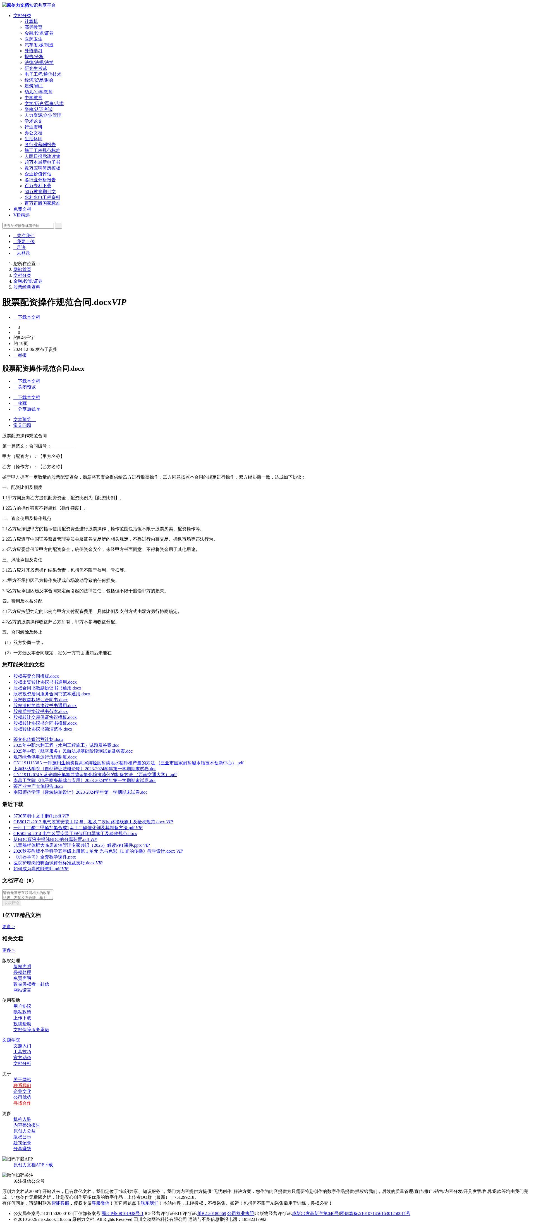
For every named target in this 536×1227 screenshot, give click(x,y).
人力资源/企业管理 (43, 115)
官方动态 (22, 1057)
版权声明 (22, 966)
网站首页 (22, 269)
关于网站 (22, 1079)
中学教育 (33, 97)
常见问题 (22, 425)
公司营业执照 (240, 1213)
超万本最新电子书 (42, 162)
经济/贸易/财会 (39, 80)
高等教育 (33, 27)
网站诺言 (22, 990)
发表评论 (11, 903)
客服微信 (100, 1203)
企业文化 (22, 1091)
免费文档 (22, 209)
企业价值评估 (38, 174)
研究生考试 (36, 68)
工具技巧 (22, 1051)
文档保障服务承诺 (31, 1029)
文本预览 (24, 419)
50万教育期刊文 (40, 191)
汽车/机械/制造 (39, 44)
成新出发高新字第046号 (315, 1213)
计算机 (31, 21)
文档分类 (22, 15)
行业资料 (33, 127)
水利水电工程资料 (42, 197)
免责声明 (22, 978)
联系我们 (22, 1085)
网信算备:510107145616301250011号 (375, 1213)
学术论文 (33, 121)
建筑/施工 (34, 86)
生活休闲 (33, 138)
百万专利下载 (38, 185)
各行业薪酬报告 (40, 144)
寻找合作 (22, 1103)
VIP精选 (21, 215)
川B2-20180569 (211, 1213)
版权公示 (22, 1137)
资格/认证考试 (38, 109)
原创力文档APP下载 (33, 1164)
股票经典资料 (26, 287)
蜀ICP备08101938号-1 (122, 1213)
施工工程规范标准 (42, 150)
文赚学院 (11, 1040)
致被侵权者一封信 (31, 984)
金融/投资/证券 (39, 33)
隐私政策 (22, 1012)
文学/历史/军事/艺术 (44, 103)
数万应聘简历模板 (42, 168)
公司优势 (22, 1097)
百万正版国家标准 (42, 203)
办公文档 (33, 132)
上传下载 (22, 1018)
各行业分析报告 (40, 179)
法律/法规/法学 (39, 62)
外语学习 (33, 50)
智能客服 (60, 1203)
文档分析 (22, 1063)
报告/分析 (34, 56)
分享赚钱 (22, 1148)
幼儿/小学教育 (38, 91)
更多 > (8, 926)
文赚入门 (22, 1045)
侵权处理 (22, 972)
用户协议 (22, 1006)
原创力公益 (24, 1131)
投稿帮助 (22, 1023)
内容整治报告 (26, 1125)
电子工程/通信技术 (43, 74)
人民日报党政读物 (42, 156)
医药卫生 (33, 39)
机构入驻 (22, 1119)
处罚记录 (22, 1142)
